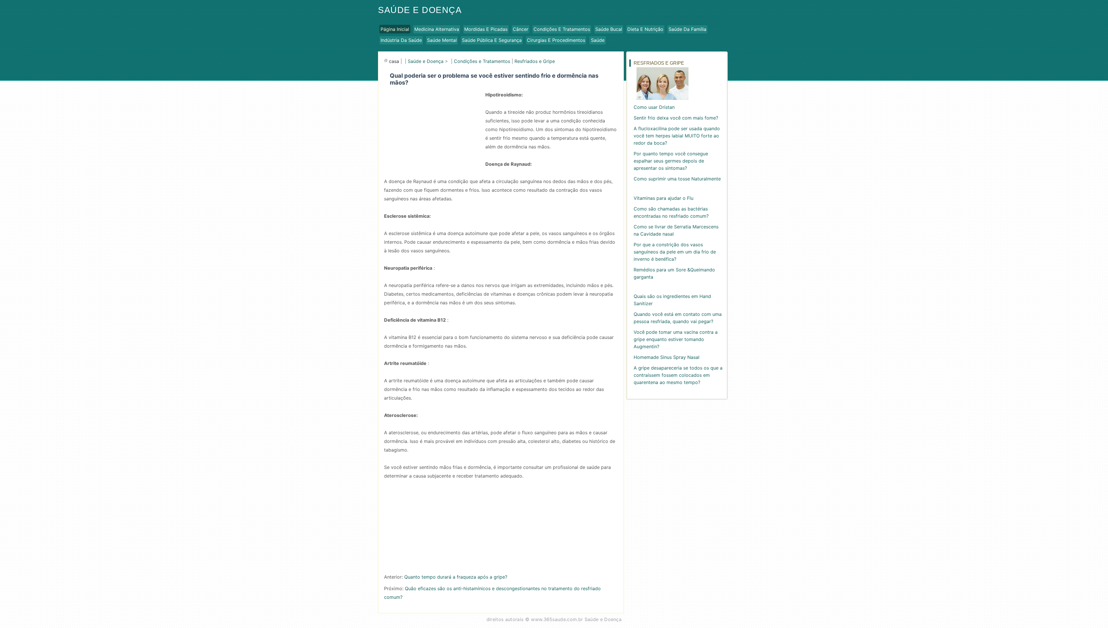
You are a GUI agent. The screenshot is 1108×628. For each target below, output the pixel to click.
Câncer (520, 29)
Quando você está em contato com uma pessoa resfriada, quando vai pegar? (678, 317)
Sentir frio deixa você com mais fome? (676, 118)
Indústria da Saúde (401, 40)
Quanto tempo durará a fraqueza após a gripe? (455, 577)
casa (394, 61)
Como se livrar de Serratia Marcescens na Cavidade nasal (676, 230)
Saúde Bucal (608, 29)
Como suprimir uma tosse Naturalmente (677, 179)
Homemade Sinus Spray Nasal (666, 357)
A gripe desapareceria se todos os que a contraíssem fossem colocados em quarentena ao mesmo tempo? (678, 375)
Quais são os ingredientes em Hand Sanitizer (672, 299)
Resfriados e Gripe (534, 61)
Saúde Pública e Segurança (492, 40)
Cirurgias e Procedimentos (556, 40)
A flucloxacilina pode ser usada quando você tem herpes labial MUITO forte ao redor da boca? (677, 136)
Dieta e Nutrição (645, 29)
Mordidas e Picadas (486, 29)
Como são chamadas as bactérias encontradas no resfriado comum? (671, 212)
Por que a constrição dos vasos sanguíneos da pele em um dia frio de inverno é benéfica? (675, 252)
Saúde (597, 40)
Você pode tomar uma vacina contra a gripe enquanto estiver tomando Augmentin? (676, 339)
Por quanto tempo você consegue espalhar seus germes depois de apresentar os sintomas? (671, 161)
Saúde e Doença (420, 10)
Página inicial (395, 29)
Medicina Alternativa (436, 29)
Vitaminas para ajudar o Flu (663, 198)
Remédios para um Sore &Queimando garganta (674, 273)
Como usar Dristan (654, 107)
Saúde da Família (687, 29)
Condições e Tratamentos (562, 29)
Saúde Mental (442, 40)
